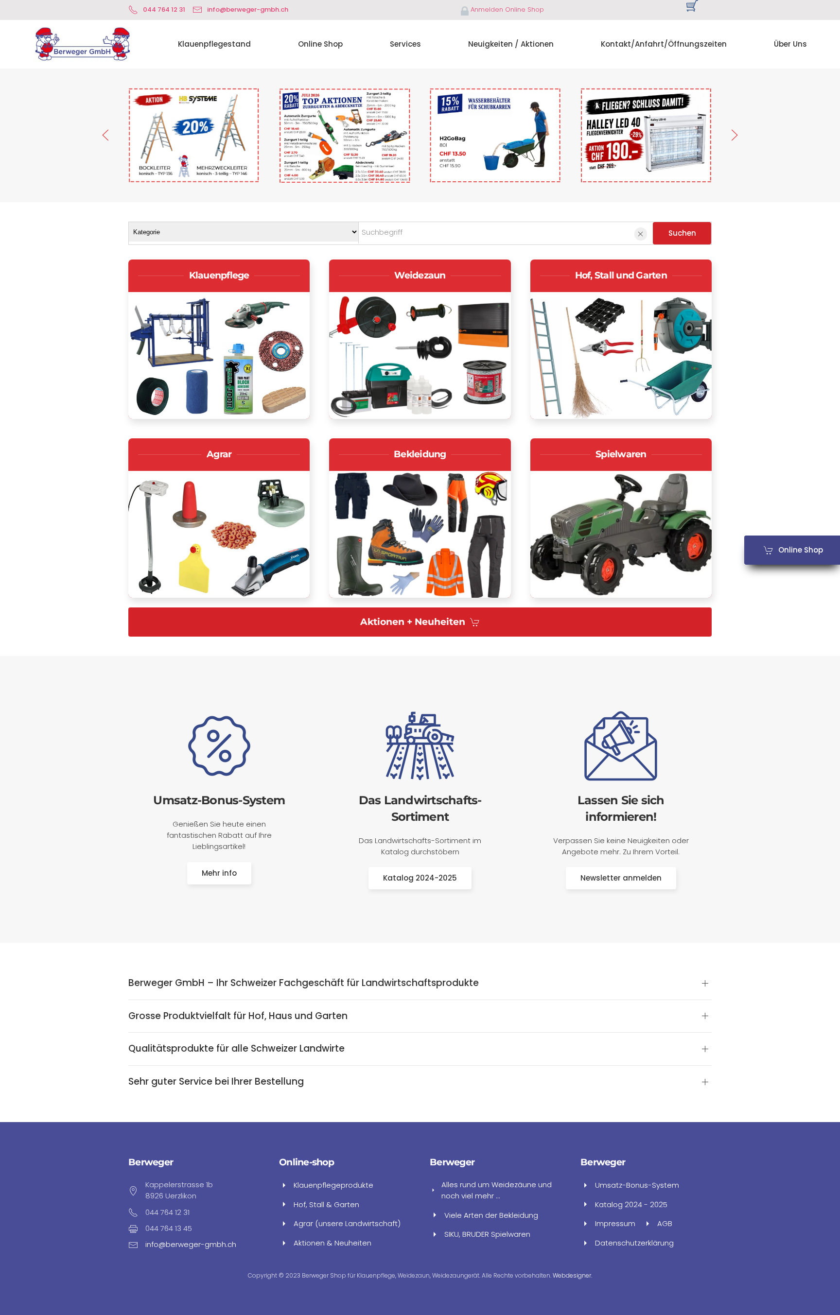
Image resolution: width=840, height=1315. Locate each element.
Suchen (682, 233)
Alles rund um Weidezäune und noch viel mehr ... (496, 1190)
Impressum (615, 1223)
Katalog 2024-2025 (420, 878)
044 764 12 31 (164, 9)
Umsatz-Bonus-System (637, 1185)
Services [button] (405, 44)
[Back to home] (81, 44)
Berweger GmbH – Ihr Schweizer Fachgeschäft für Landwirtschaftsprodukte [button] (303, 983)
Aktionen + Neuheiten (412, 621)
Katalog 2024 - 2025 (631, 1204)
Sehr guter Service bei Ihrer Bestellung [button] (216, 1081)
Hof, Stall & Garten (326, 1204)
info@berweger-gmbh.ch (247, 9)
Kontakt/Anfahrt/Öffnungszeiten (664, 44)
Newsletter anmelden (621, 878)
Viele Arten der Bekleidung (491, 1215)
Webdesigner (572, 1275)
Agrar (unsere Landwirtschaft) (347, 1223)
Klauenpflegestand (214, 44)
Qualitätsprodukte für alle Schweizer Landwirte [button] (236, 1048)
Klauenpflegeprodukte (333, 1185)
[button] (105, 135)
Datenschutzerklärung (634, 1243)
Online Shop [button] (320, 44)
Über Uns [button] (790, 44)
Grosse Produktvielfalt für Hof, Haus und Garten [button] (238, 1016)
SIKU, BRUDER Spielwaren (487, 1234)
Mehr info (219, 873)
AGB (664, 1223)
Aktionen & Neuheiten (332, 1243)
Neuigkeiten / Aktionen (511, 44)
